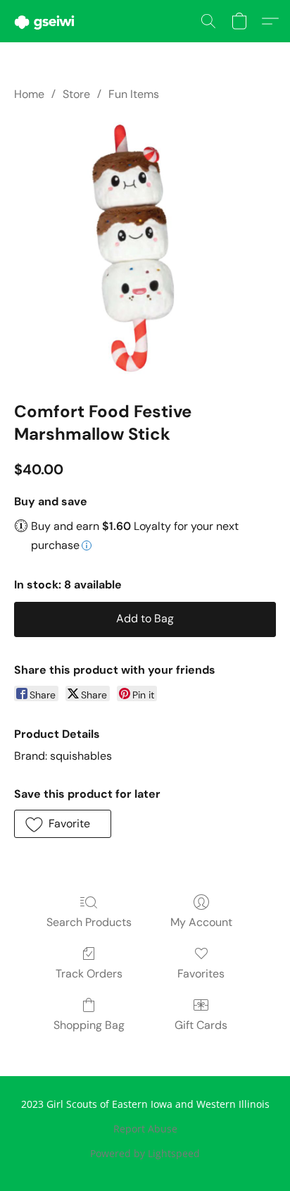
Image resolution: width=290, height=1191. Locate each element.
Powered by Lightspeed (145, 1153)
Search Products (89, 922)
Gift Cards (201, 1025)
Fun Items (133, 94)
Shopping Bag (89, 1025)
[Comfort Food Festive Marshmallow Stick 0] (145, 248)
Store (76, 94)
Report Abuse (145, 1128)
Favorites (201, 973)
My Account (201, 922)
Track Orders (89, 973)
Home (29, 94)
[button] (46, 21)
